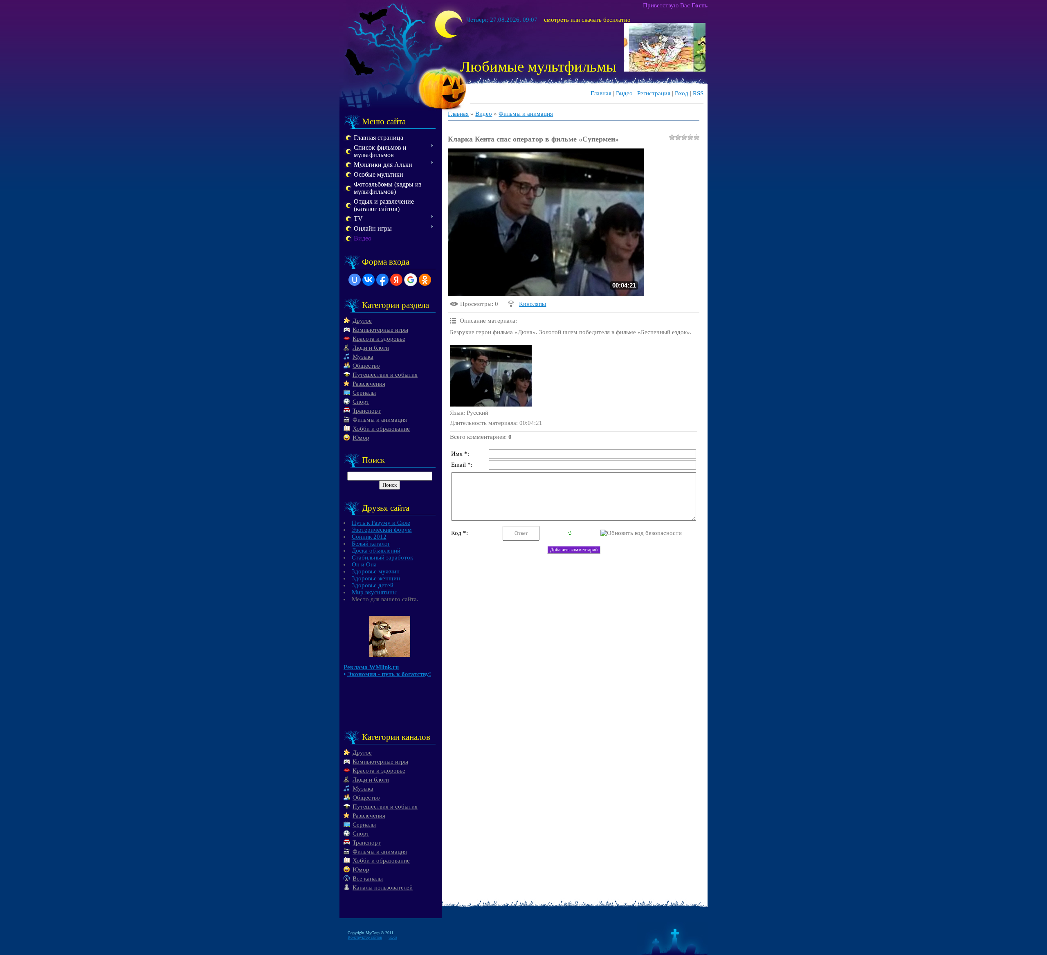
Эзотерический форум (382, 529)
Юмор (361, 437)
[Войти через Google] (410, 279)
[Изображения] (491, 376)
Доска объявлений (376, 550)
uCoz (393, 937)
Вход (681, 93)
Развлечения (369, 383)
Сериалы (364, 392)
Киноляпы (532, 304)
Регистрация (653, 93)
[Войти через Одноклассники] (425, 280)
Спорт (361, 401)
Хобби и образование (381, 428)
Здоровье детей (372, 585)
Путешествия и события (385, 374)
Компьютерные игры (380, 329)
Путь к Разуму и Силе (381, 522)
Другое (362, 320)
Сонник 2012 (369, 536)
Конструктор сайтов (365, 937)
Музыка (363, 356)
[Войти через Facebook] (382, 280)
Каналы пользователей (383, 887)
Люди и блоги (371, 347)
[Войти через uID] (354, 280)
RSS (698, 93)
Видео (624, 93)
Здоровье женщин (376, 578)
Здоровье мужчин (376, 571)
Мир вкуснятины (374, 592)
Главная (601, 93)
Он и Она (364, 564)
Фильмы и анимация (380, 419)
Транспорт (367, 410)
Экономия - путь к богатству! (389, 674)
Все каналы (368, 878)
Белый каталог (371, 543)
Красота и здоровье (379, 338)
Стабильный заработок (382, 557)
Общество (366, 365)
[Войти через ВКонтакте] (368, 280)
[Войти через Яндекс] (396, 280)
